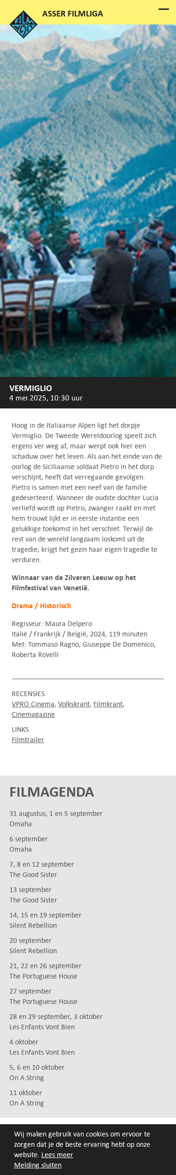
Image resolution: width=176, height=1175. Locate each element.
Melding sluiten (37, 1164)
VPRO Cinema (33, 703)
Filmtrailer (28, 739)
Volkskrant (74, 703)
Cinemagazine (33, 714)
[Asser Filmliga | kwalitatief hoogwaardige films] (23, 35)
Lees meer (57, 1154)
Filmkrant (107, 703)
